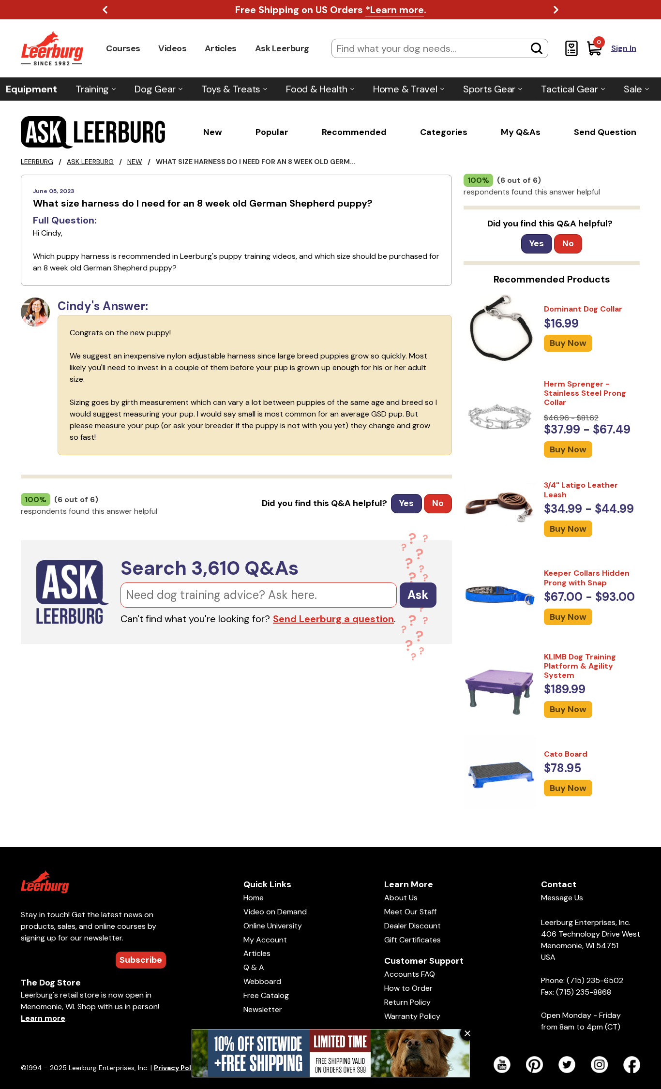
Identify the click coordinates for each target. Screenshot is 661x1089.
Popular (271, 132)
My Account (265, 940)
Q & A (253, 967)
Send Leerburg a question (333, 618)
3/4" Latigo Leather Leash (581, 489)
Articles (221, 48)
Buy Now (568, 343)
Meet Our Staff (410, 912)
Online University (272, 926)
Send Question (605, 132)
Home (253, 898)
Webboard (262, 981)
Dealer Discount (412, 926)
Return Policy (407, 1002)
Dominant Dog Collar (583, 309)
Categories (443, 132)
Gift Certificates (412, 940)
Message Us (562, 898)
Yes (406, 503)
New (212, 132)
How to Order (408, 988)
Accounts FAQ (409, 974)
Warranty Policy (412, 1016)
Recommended (354, 132)
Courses (123, 48)
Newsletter (262, 1009)
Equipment (31, 89)
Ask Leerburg (282, 48)
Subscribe (141, 960)
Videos (172, 48)
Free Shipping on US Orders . (330, 9)
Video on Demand (275, 912)
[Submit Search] (536, 48)
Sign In (623, 48)
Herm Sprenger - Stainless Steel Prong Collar (585, 393)
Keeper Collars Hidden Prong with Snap (587, 577)
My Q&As (521, 132)
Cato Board (565, 754)
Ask (418, 594)
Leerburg (37, 161)
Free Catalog (266, 995)
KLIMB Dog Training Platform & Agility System (580, 666)
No (438, 503)
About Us (401, 898)
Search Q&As (209, 568)
